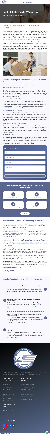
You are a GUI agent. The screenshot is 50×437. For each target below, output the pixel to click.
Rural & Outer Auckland (27, 399)
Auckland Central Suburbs (28, 387)
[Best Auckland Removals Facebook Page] (4, 425)
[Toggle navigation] (48, 2)
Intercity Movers (7, 398)
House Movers (6, 384)
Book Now (25, 213)
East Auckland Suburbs (27, 394)
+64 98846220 (10, 270)
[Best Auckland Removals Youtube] (4, 429)
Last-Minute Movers (8, 400)
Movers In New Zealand (28, 384)
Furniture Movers (7, 387)
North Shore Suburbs (27, 389)
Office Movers (6, 389)
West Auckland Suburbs (28, 392)
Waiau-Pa (11, 15)
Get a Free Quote (5, 433)
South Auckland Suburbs (28, 397)
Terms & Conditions (44, 435)
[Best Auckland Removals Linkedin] (10, 425)
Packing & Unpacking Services (8, 395)
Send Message (25, 176)
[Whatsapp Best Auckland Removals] (47, 433)
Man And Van (6, 392)
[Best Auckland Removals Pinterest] (7, 425)
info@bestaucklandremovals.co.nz (15, 271)
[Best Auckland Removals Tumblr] (13, 425)
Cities (7, 15)
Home (4, 15)
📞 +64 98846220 (27, 2)
